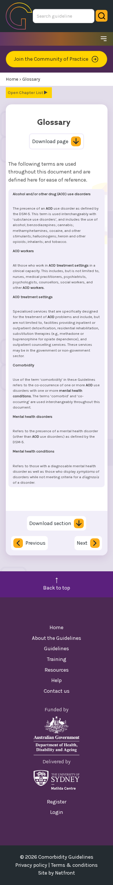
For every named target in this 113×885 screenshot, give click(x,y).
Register (56, 802)
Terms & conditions (74, 865)
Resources (57, 670)
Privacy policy (31, 865)
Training (56, 659)
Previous (35, 543)
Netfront (65, 873)
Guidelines (56, 648)
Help (56, 680)
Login (56, 812)
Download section (50, 523)
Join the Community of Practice (51, 59)
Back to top (56, 588)
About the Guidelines (56, 638)
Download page (50, 141)
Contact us (57, 691)
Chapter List (31, 92)
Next (82, 543)
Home (56, 627)
